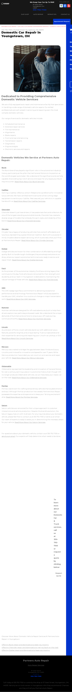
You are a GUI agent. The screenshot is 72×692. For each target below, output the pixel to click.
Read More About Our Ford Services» (43, 280)
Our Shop (25, 14)
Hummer (5, 308)
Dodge (4, 249)
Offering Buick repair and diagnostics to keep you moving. (25, 645)
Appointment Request (62, 21)
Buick (4, 168)
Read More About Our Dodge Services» (27, 260)
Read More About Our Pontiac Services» (22, 397)
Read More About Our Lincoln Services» (17, 338)
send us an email (8, 436)
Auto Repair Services (36, 665)
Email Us (36, 674)
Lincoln (5, 327)
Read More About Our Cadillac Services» (29, 201)
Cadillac (5, 190)
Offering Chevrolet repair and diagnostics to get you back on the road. (30, 647)
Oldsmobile (6, 366)
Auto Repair (38, 14)
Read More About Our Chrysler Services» (37, 240)
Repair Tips (52, 14)
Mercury (5, 347)
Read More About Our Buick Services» (30, 182)
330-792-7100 (39, 10)
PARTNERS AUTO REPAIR (8, 26)
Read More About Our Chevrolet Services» (23, 221)
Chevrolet (6, 210)
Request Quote (59, 574)
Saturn (4, 405)
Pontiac (5, 386)
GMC (4, 288)
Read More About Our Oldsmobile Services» (29, 378)
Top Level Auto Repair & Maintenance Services (32, 26)
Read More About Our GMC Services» (21, 299)
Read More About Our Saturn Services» (30, 422)
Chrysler (5, 229)
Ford (4, 268)
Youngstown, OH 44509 (34, 30)
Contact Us (65, 14)
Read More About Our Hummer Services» (34, 319)
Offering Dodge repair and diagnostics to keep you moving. (26, 650)
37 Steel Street (19, 30)
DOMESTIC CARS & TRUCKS (58, 26)
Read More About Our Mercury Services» (28, 358)
